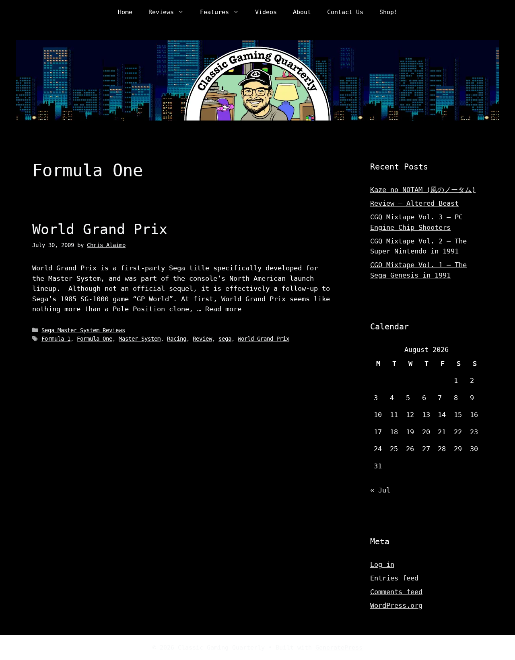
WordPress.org (396, 605)
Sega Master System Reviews (83, 330)
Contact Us (345, 12)
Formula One (94, 338)
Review (202, 338)
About (302, 12)
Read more (223, 309)
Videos (266, 12)
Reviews (161, 12)
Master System (140, 338)
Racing (176, 338)
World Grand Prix (99, 229)
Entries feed (394, 578)
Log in (382, 564)
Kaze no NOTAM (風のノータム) (423, 190)
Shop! (388, 12)
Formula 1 (55, 338)
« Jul (380, 490)
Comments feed (396, 592)
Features (214, 12)
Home (125, 12)
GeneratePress (339, 647)
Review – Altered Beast (414, 203)
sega (224, 338)
